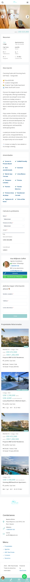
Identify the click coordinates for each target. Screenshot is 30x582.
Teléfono (5, 301)
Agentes (7, 549)
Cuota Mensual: (6, 247)
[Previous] (2, 16)
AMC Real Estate (9, 552)
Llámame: (15, 273)
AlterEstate (23, 570)
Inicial (5, 230)
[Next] (27, 16)
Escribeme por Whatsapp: (15, 277)
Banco (5, 216)
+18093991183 (14, 266)
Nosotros (7, 558)
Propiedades (8, 546)
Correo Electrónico (8, 307)
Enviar (15, 316)
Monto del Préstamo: (7, 236)
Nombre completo (8, 294)
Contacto (7, 555)
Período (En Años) (8, 223)
